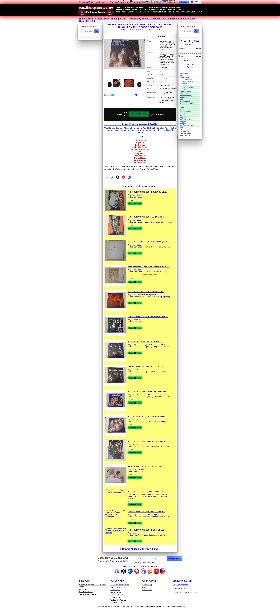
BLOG (117, 2)
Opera (182, 114)
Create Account (147, 590)
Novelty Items (185, 112)
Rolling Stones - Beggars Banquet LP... (150, 242)
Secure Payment (116, 587)
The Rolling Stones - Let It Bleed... (147, 530)
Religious (183, 124)
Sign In (184, 2)
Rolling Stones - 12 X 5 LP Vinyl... (146, 341)
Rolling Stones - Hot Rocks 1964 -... (147, 441)
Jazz (181, 106)
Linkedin (129, 177)
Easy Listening (186, 96)
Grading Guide (95, 2)
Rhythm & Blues (186, 126)
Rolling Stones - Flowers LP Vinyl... (148, 491)
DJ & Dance (184, 93)
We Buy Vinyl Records (118, 600)
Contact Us (83, 2)
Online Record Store (180, 588)
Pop (181, 116)
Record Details (135, 203)
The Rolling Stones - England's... (146, 366)
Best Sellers (83, 589)
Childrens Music (186, 79)
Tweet (118, 177)
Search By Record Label (87, 594)
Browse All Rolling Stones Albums (140, 549)
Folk (181, 99)
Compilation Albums (188, 87)
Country (183, 89)
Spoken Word (185, 134)
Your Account (149, 581)
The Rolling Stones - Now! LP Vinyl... (148, 317)
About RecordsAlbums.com (119, 585)
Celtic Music (185, 77)
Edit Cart (189, 65)
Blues (182, 75)
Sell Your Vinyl (107, 2)
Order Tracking (147, 585)
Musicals (183, 110)
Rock (182, 128)
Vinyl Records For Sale (181, 585)
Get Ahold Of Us (116, 602)
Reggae (183, 122)
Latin (182, 108)
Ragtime (183, 118)
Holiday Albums (186, 103)
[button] (96, 31)
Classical (183, 83)
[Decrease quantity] (126, 115)
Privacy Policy (115, 590)
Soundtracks (185, 132)
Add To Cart (139, 114)
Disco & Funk (185, 91)
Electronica (184, 97)
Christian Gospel (186, 81)
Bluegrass (184, 73)
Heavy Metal (185, 102)
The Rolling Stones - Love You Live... (148, 192)
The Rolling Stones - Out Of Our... (146, 512)
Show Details (190, 45)
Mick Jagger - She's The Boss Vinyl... (148, 466)
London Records (136, 29)
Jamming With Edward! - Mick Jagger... (149, 267)
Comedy (183, 85)
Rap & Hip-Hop (186, 120)
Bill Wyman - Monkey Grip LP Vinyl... (147, 416)
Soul (181, 130)
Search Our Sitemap (86, 592)
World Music (185, 136)
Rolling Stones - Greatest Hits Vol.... (148, 391)
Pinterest (123, 177)
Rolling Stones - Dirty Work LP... (146, 292)
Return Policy (115, 597)
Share (112, 177)
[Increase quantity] (126, 113)
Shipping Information (117, 595)
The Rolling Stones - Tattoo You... (147, 217)
